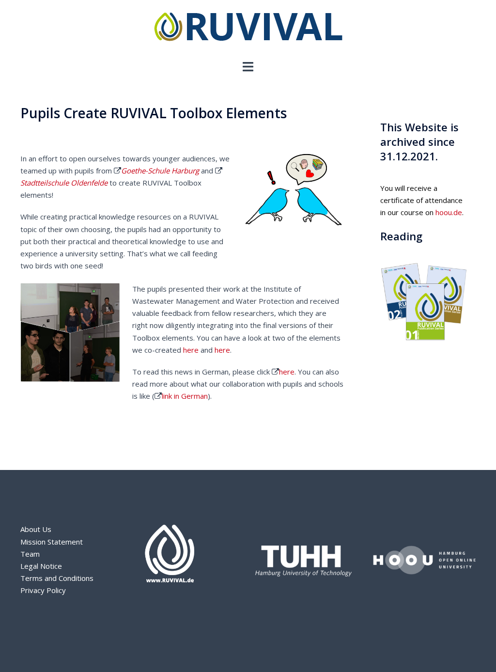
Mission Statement (51, 542)
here (191, 350)
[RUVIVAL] (248, 29)
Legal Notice (41, 566)
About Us (35, 529)
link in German (185, 396)
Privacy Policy (43, 590)
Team (30, 554)
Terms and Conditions (56, 578)
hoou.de (448, 212)
